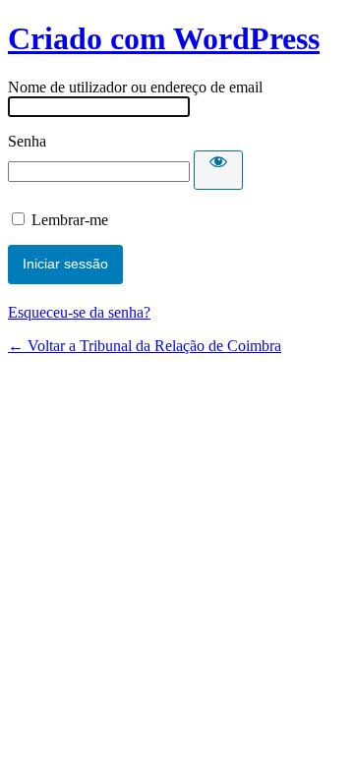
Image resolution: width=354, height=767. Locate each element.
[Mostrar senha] (218, 170)
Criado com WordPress (164, 38)
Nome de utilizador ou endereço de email (135, 87)
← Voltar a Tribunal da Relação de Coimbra (144, 345)
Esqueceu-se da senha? (79, 312)
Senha (27, 141)
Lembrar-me (69, 219)
